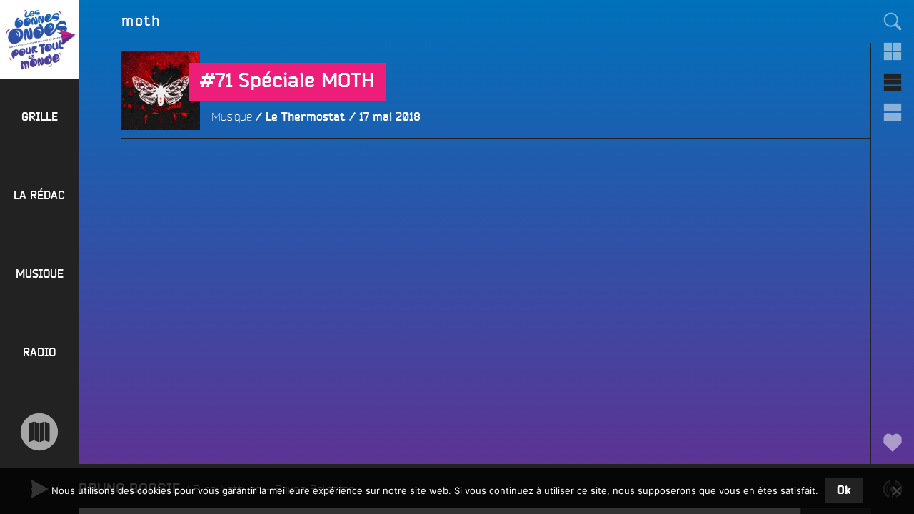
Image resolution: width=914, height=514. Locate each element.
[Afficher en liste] (893, 82)
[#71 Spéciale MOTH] (160, 169)
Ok (844, 490)
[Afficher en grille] (893, 51)
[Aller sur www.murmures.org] (39, 432)
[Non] (896, 490)
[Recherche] (893, 21)
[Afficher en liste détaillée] (893, 112)
